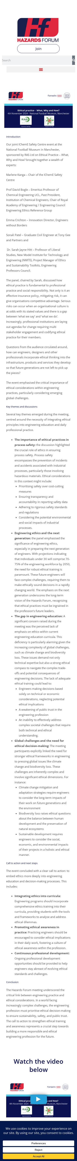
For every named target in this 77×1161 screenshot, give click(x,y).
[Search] (73, 60)
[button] (41, 69)
